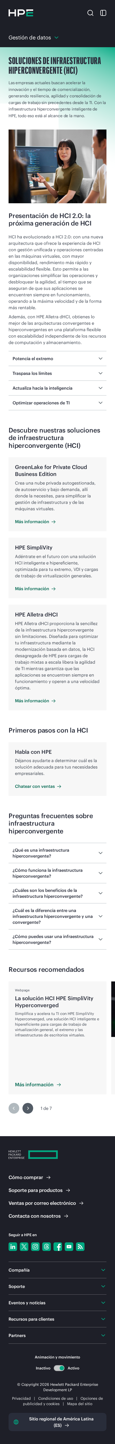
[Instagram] (35, 1246)
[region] (57, 1050)
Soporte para (36, 1190)
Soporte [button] (17, 1286)
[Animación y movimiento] (59, 1368)
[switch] (59, 1368)
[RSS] (80, 1246)
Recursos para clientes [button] (31, 1319)
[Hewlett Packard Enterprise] (21, 12)
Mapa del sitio (79, 1403)
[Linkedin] (13, 1246)
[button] (90, 12)
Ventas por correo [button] (42, 1203)
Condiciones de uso (56, 1398)
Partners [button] (17, 1335)
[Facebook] (57, 1246)
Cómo (26, 1177)
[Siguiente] (27, 1108)
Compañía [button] (19, 1270)
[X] (24, 1246)
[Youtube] (69, 1246)
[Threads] (46, 1246)
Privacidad (21, 1398)
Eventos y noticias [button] (27, 1302)
